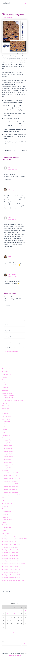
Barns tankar (6, 369)
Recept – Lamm (8, 456)
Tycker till (5, 525)
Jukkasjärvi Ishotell (8, 406)
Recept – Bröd (7, 443)
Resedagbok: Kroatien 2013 (11, 495)
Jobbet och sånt (7, 393)
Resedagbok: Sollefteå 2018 (10, 555)
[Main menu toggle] (25, 3)
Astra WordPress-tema (14, 655)
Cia (9, 189)
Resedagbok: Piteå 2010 (9, 541)
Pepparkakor (7, 410)
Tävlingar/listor (6, 511)
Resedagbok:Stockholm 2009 (11, 577)
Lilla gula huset (6, 416)
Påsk (3, 432)
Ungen (4, 530)
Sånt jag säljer (7, 519)
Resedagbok (5, 470)
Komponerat (5, 413)
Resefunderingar (7, 503)
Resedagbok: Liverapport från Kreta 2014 (14, 538)
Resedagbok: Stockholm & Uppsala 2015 (14, 563)
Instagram (6, 385)
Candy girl (6, 3)
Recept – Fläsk (8, 451)
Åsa (9, 167)
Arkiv (3, 589)
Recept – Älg (7, 440)
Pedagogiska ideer (8, 395)
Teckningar (5, 514)
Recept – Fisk (7, 448)
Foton (3, 380)
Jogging (4, 403)
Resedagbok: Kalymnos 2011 (11, 478)
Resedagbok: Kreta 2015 (10, 486)
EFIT (4, 382)
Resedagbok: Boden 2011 (10, 472)
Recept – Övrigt (8, 462)
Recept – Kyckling (8, 454)
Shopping (5, 506)
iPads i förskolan (10, 397)
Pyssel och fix (6, 435)
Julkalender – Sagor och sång (14, 400)
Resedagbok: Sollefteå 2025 (10, 561)
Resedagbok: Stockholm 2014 (11, 572)
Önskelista (5, 429)
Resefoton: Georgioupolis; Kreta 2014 (13, 580)
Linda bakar (7, 421)
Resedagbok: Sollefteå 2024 (10, 558)
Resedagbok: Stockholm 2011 (10, 566)
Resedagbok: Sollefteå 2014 (10, 552)
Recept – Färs (7, 445)
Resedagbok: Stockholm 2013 (11, 569)
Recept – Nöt (7, 459)
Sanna (10, 217)
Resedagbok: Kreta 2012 (10, 484)
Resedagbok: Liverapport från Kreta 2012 (14, 536)
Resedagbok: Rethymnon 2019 (11, 544)
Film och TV (5, 377)
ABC (3, 497)
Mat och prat (6, 419)
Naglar (4, 427)
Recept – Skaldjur (8, 465)
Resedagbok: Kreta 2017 (10, 492)
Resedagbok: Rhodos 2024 (10, 547)
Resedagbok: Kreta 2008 (10, 481)
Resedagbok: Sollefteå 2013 (10, 550)
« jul (14, 632)
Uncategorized (6, 527)
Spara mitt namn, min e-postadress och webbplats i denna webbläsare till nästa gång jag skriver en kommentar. (14, 345)
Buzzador (5, 371)
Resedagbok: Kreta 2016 (10, 489)
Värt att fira (5, 533)
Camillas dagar (12, 274)
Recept (4, 438)
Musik (3, 424)
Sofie (9, 256)
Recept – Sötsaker (9, 468)
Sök (3, 641)
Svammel (4, 509)
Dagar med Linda (7, 374)
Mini (3, 500)
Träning (4, 522)
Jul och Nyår (6, 408)
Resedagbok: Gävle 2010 (10, 475)
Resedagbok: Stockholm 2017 (11, 575)
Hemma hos (5, 387)
